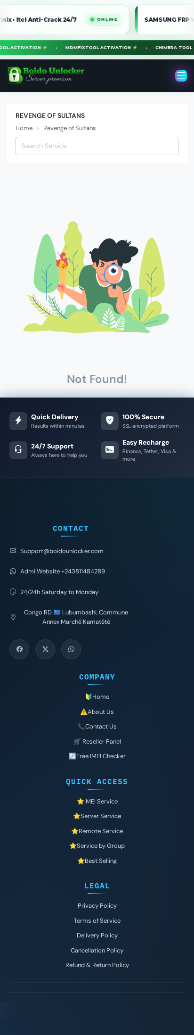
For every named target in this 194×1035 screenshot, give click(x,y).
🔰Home (97, 697)
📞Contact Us (97, 726)
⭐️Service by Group (97, 846)
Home (24, 128)
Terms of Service (97, 921)
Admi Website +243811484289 (62, 571)
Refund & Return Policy (97, 965)
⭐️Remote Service (97, 831)
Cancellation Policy (97, 950)
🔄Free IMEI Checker (97, 756)
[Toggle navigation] (181, 76)
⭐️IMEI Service (97, 801)
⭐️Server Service (97, 816)
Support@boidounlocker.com (62, 551)
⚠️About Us (97, 712)
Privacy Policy (97, 906)
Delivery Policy (97, 935)
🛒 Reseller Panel (97, 741)
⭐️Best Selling (97, 861)
